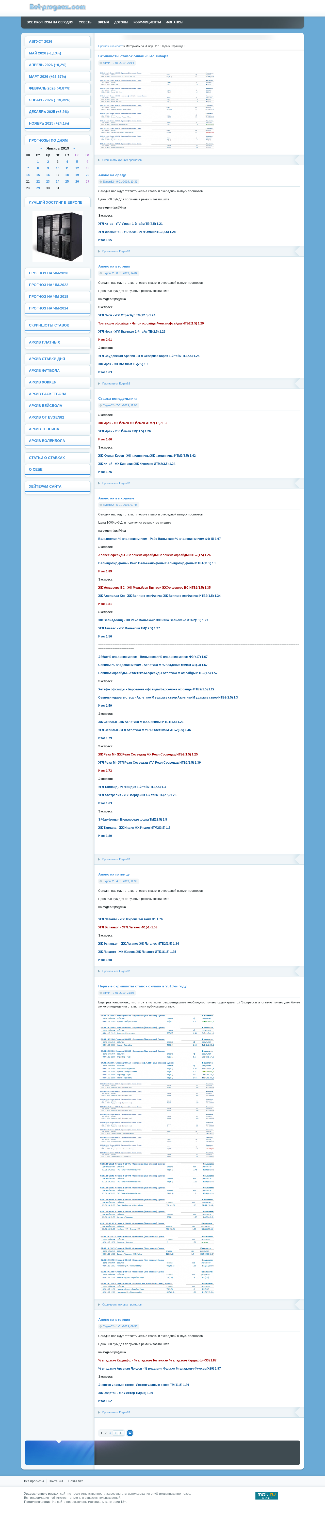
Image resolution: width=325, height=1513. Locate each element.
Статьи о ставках (47, 458)
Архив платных (44, 342)
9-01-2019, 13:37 (126, 181)
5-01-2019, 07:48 (126, 504)
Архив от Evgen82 (46, 417)
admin (106, 62)
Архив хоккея (42, 382)
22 (38, 181)
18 (67, 175)
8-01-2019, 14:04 (126, 273)
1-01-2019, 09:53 (126, 1326)
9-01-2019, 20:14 (123, 62)
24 (57, 181)
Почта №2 (75, 1481)
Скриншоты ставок (49, 325)
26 (77, 181)
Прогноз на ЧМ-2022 (48, 285)
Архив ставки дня (47, 359)
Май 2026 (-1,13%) (45, 53)
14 (28, 175)
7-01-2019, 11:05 (126, 405)
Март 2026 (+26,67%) (47, 77)
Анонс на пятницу (114, 874)
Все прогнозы (34, 1481)
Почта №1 (56, 1481)
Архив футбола (44, 371)
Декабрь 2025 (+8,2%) (49, 112)
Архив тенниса (44, 429)
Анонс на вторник (114, 266)
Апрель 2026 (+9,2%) (48, 65)
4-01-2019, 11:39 (126, 881)
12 (77, 168)
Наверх (130, 1433)
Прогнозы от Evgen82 (116, 251)
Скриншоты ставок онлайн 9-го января (133, 56)
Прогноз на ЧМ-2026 (48, 273)
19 (77, 175)
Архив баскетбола (48, 394)
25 (67, 181)
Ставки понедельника (117, 398)
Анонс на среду (112, 175)
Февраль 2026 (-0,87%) (50, 88)
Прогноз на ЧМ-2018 (48, 297)
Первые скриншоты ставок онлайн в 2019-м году (142, 986)
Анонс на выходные (116, 498)
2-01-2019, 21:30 (123, 992)
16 (48, 175)
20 (87, 175)
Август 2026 (40, 41)
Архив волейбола (47, 441)
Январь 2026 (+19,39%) (50, 100)
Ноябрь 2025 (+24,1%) (49, 123)
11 (67, 168)
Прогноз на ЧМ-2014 (48, 308)
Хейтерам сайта (45, 486)
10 (57, 168)
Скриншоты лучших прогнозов (122, 159)
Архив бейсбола (45, 406)
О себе (35, 469)
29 (38, 188)
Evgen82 (108, 181)
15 (38, 175)
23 (48, 181)
